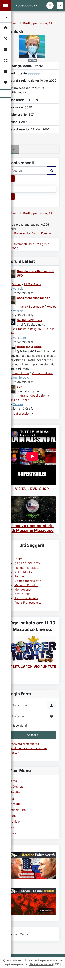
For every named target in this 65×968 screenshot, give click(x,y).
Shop (12, 833)
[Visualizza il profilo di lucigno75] (33, 46)
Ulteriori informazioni (41, 964)
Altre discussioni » (21, 413)
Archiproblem (22, 377)
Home (13, 781)
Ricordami (20, 725)
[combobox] (35, 934)
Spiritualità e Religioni (27, 329)
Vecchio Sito (17, 810)
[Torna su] (58, 961)
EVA (20, 387)
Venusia (18, 288)
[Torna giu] (59, 5)
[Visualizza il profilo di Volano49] (12, 321)
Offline (32, 60)
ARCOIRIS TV (23, 572)
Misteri (16, 284)
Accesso (32, 735)
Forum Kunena (41, 233)
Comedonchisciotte (27, 581)
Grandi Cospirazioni (33, 395)
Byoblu (19, 576)
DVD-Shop (16, 786)
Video (13, 815)
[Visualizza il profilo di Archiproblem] (12, 348)
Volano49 (19, 337)
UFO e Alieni (32, 284)
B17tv (18, 559)
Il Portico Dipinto (26, 598)
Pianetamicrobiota (26, 567)
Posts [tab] (12, 149)
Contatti (14, 804)
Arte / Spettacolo (32, 306)
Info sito (14, 792)
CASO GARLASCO (29, 347)
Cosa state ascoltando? (33, 298)
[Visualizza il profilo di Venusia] (12, 273)
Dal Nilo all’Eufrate (29, 320)
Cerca (13, 934)
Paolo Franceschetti (28, 602)
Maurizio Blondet (26, 585)
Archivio (14, 821)
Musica (51, 306)
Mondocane (22, 589)
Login (12, 798)
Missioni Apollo (19, 400)
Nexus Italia (22, 594)
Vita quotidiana (42, 373)
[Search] (5, 16)
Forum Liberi (20, 373)
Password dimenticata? (24, 744)
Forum (13, 827)
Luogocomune (26, 5)
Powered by (22, 233)
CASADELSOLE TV (27, 563)
